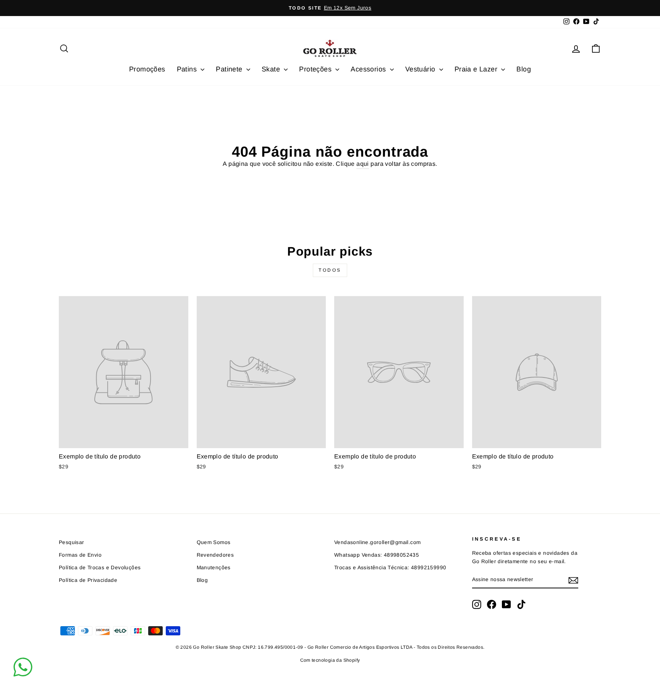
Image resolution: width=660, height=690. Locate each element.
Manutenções (214, 567)
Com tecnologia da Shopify (330, 660)
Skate (272, 69)
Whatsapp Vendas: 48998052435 (376, 555)
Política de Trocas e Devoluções (100, 567)
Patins (188, 69)
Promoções (147, 69)
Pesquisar (71, 542)
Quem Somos (214, 542)
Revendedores (215, 555)
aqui (362, 163)
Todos (330, 270)
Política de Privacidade (88, 580)
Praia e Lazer (477, 69)
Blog (523, 69)
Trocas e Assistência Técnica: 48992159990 (390, 567)
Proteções (316, 69)
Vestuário (421, 69)
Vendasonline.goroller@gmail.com (377, 542)
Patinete (230, 69)
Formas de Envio (80, 555)
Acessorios (369, 69)
